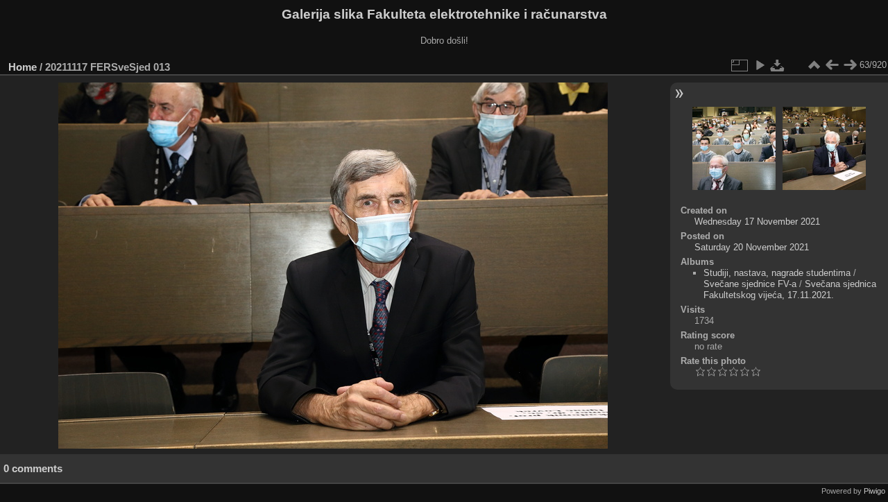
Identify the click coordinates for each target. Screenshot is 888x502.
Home (22, 67)
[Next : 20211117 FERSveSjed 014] (850, 65)
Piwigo (874, 491)
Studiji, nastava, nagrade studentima (777, 273)
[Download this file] (778, 65)
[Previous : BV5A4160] (832, 65)
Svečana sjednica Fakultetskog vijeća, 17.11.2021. (789, 289)
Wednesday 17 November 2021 (757, 221)
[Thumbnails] (814, 65)
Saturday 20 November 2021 (751, 247)
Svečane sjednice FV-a (749, 284)
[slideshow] (760, 65)
